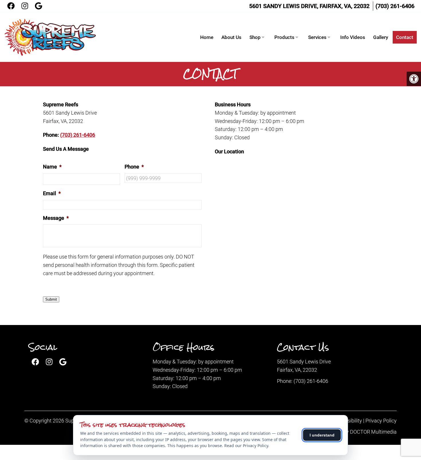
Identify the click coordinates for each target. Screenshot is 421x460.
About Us (231, 37)
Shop (255, 37)
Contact (404, 37)
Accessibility (348, 421)
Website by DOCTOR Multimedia (360, 432)
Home (206, 37)
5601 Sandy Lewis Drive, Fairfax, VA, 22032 (309, 6)
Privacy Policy (381, 421)
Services (317, 37)
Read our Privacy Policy (246, 445)
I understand (322, 435)
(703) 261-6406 (394, 6)
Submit (51, 299)
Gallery (380, 37)
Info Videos (352, 37)
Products (284, 37)
